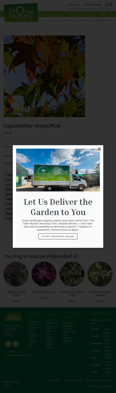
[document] (58, 196)
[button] (99, 149)
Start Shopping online (58, 236)
